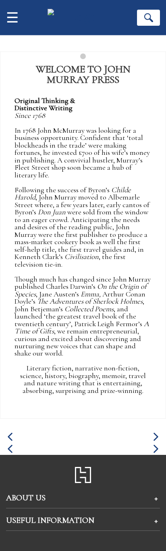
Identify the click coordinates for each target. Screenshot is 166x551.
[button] (10, 437)
